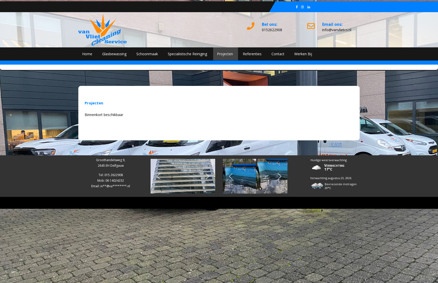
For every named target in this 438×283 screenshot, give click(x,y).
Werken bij (303, 53)
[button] (158, 176)
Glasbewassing (114, 53)
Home (87, 53)
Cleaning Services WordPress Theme (219, 202)
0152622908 (272, 29)
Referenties (252, 53)
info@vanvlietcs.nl (336, 29)
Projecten (225, 53)
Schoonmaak (147, 53)
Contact (277, 53)
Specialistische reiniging (187, 53)
